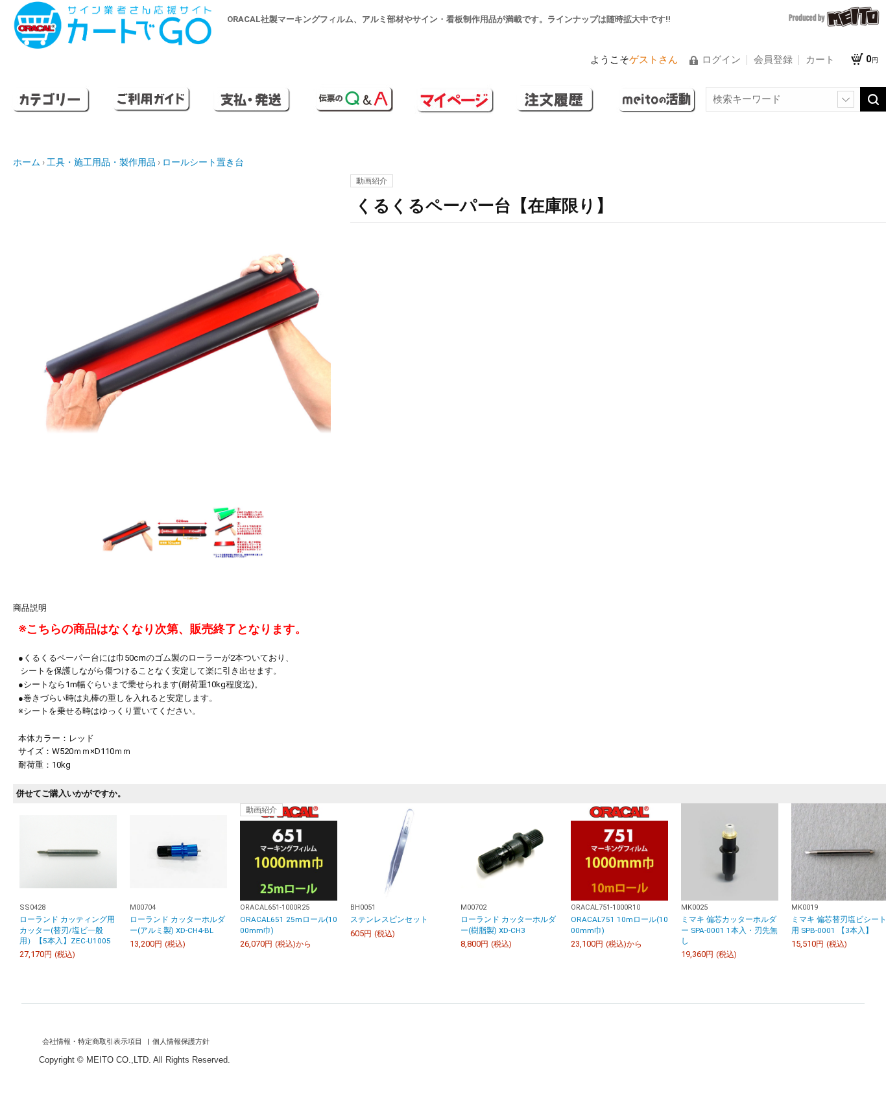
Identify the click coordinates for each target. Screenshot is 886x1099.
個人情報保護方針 (181, 1041)
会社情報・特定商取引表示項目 (93, 1041)
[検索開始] (873, 99)
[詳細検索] (845, 99)
